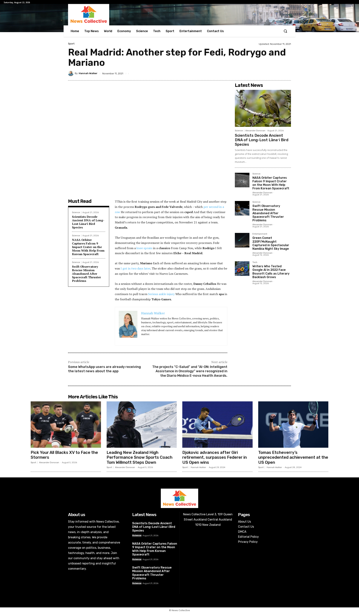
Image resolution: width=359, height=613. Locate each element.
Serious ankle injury (161, 294)
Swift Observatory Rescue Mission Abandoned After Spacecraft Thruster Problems (86, 273)
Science (76, 212)
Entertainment (259, 234)
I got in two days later (135, 268)
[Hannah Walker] (71, 73)
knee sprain (144, 248)
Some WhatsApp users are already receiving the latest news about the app (104, 369)
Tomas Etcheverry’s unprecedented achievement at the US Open (293, 457)
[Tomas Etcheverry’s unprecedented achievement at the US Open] (293, 424)
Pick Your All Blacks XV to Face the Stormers (64, 455)
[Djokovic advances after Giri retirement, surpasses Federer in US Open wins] (217, 424)
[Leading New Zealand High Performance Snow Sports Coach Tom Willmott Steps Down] (142, 424)
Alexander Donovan (255, 130)
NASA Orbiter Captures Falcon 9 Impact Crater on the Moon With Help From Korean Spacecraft (88, 247)
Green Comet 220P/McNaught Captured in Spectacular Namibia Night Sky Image (270, 243)
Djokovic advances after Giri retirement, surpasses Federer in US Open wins (214, 457)
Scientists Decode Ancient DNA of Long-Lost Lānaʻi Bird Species (88, 222)
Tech (254, 262)
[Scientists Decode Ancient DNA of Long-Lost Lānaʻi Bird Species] (263, 108)
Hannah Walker (88, 73)
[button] (285, 31)
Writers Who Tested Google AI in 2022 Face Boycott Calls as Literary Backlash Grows (270, 271)
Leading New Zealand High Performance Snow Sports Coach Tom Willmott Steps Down (139, 457)
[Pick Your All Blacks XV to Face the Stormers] (66, 424)
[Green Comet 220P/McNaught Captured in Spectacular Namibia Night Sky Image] (242, 240)
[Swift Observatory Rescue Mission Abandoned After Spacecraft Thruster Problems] (242, 208)
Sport (71, 43)
